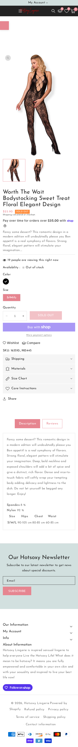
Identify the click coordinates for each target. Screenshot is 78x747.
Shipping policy (54, 717)
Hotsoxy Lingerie (36, 703)
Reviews (52, 423)
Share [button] (12, 398)
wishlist (13, 343)
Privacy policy (58, 709)
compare (33, 343)
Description (27, 423)
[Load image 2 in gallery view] (38, 170)
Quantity (9, 307)
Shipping (7, 215)
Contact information (41, 724)
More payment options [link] (39, 335)
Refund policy (34, 709)
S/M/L (13, 298)
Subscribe (17, 591)
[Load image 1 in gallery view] (14, 170)
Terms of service (28, 717)
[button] (53, 11)
